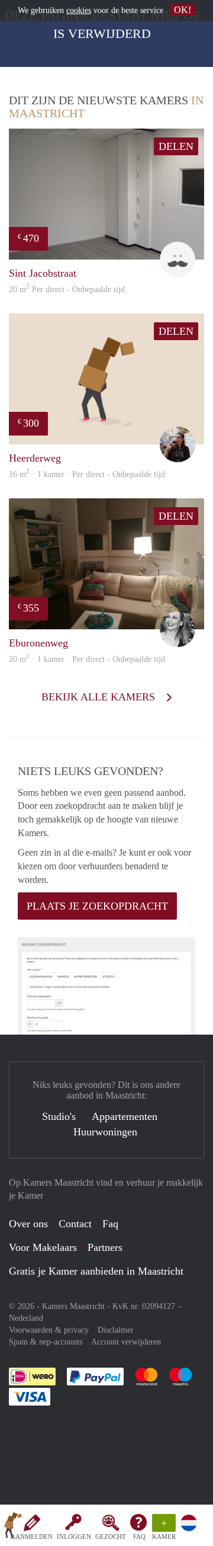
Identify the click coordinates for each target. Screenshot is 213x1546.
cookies (78, 10)
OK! (182, 10)
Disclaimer (116, 1330)
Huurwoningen (105, 1132)
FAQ (139, 1536)
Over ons (28, 1224)
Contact (75, 1224)
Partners (105, 1247)
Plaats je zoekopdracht (97, 906)
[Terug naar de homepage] (13, 1527)
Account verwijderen (126, 1341)
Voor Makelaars (43, 1247)
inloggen (74, 1536)
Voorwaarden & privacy (49, 1330)
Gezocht (110, 1536)
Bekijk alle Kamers (99, 697)
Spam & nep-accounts (45, 1341)
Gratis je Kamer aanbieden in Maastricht (96, 1271)
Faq (110, 1224)
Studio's (59, 1116)
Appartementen (124, 1116)
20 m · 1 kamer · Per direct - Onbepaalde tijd (87, 659)
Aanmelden (32, 1536)
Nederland (26, 1318)
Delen (176, 146)
